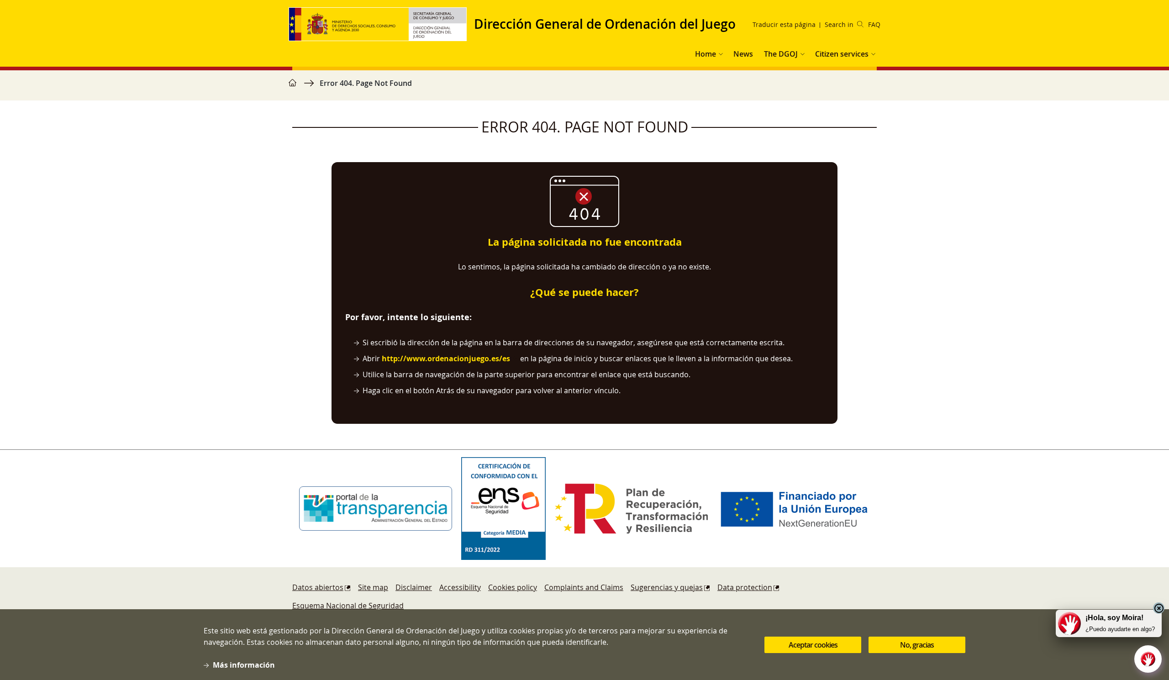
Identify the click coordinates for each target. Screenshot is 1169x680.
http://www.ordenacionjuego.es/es (446, 358)
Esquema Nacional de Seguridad (348, 606)
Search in (839, 24)
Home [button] (705, 54)
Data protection (744, 587)
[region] (584, 88)
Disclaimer (413, 587)
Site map (373, 587)
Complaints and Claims (583, 587)
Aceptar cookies (813, 645)
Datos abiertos (317, 587)
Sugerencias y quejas (667, 587)
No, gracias (917, 645)
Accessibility (460, 587)
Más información (244, 665)
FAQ (874, 24)
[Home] (381, 24)
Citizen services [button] (842, 54)
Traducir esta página (784, 24)
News (743, 54)
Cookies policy (512, 587)
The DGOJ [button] (781, 54)
